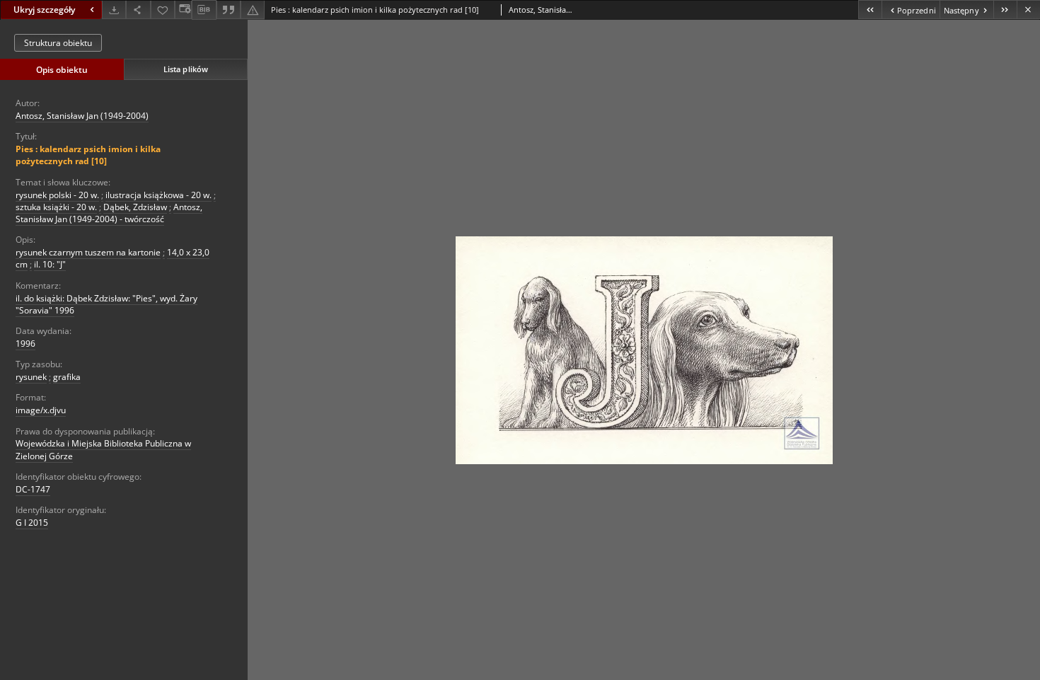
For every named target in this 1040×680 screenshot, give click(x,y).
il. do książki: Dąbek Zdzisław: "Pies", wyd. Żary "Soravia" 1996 (106, 304)
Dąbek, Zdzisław (135, 207)
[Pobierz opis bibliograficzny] (204, 10)
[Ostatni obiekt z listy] (1005, 9)
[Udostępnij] (138, 9)
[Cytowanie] (228, 9)
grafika (67, 377)
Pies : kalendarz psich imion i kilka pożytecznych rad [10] (88, 155)
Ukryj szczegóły (44, 10)
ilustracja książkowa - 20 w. (158, 195)
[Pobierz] (114, 9)
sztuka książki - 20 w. (56, 207)
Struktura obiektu (58, 43)
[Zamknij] (1028, 9)
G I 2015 (32, 523)
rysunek (31, 377)
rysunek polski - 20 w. (57, 195)
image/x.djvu (41, 410)
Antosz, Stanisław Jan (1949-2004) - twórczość (109, 213)
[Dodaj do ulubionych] (163, 9)
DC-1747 (33, 489)
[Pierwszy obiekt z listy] (870, 9)
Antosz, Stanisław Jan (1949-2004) (82, 116)
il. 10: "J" (50, 264)
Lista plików (185, 69)
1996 (25, 344)
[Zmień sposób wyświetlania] (183, 9)
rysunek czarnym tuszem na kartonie (88, 252)
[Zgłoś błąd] (253, 9)
